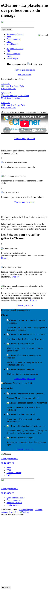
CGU (15, 512)
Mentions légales (26, 509)
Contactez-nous (13, 505)
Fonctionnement (13, 39)
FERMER (6, 587)
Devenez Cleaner (14, 472)
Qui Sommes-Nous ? (15, 498)
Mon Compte (12, 44)
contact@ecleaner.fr (9, 458)
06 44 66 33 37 (7, 463)
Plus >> (4, 258)
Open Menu (6, 30)
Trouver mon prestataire (24, 70)
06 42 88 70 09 (7, 493)
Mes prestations (24, 74)
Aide (9, 37)
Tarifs (9, 41)
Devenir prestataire (24, 305)
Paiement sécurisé (14, 502)
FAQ (9, 470)
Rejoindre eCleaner (15, 34)
